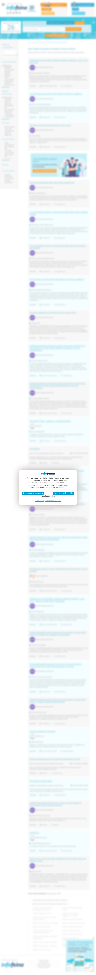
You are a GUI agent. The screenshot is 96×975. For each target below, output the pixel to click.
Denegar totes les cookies (33, 493)
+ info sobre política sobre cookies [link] (48, 501)
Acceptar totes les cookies (63, 493)
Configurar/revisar (48, 496)
